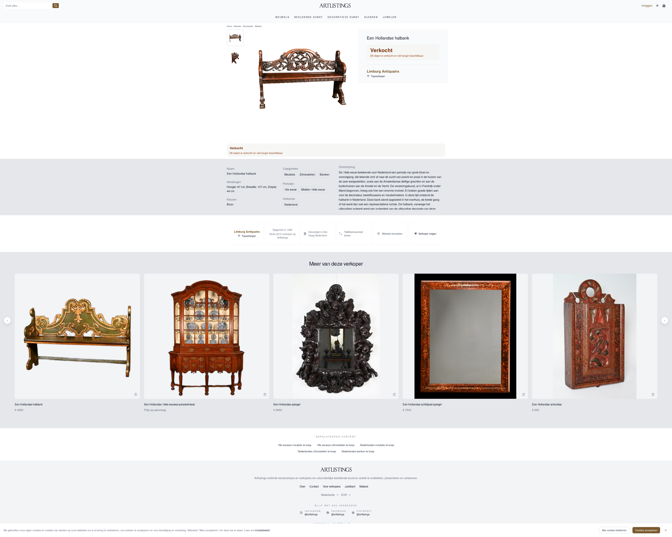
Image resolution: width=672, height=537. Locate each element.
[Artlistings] (336, 5)
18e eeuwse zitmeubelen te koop (335, 445)
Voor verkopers (332, 486)
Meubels (237, 26)
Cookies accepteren (646, 530)
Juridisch (350, 486)
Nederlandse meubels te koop (377, 445)
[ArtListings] (336, 470)
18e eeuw (290, 189)
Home (229, 26)
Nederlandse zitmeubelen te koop (317, 451)
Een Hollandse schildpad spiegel (422, 404)
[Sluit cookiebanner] (665, 530)
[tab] (235, 37)
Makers (363, 486)
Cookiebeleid (262, 530)
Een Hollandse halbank (29, 404)
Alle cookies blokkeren (614, 530)
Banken (324, 174)
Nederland (291, 204)
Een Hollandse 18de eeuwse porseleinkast (169, 404)
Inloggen (647, 5)
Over (302, 486)
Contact (313, 486)
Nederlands (328, 495)
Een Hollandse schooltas (547, 404)
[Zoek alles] (55, 5)
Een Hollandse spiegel (286, 404)
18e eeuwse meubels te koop (294, 445)
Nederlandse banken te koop (358, 451)
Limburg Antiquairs (383, 71)
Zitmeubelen (248, 26)
